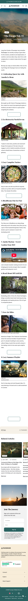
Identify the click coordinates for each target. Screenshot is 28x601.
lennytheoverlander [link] (5, 379)
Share (4, 430)
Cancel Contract (20, 598)
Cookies (16, 596)
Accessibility (20, 596)
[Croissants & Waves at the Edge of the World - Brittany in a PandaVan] (11, 450)
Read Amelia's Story (14, 114)
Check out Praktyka (14, 157)
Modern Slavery (14, 598)
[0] (23, 6)
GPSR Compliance (8, 598)
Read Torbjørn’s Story (14, 352)
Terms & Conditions (5, 596)
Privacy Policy (11, 596)
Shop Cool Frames (14, 236)
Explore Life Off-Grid (14, 307)
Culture (7, 32)
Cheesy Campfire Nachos (14, 195)
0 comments (24, 430)
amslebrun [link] (3, 99)
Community (5, 455)
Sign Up (14, 529)
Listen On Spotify (14, 419)
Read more (3, 476)
